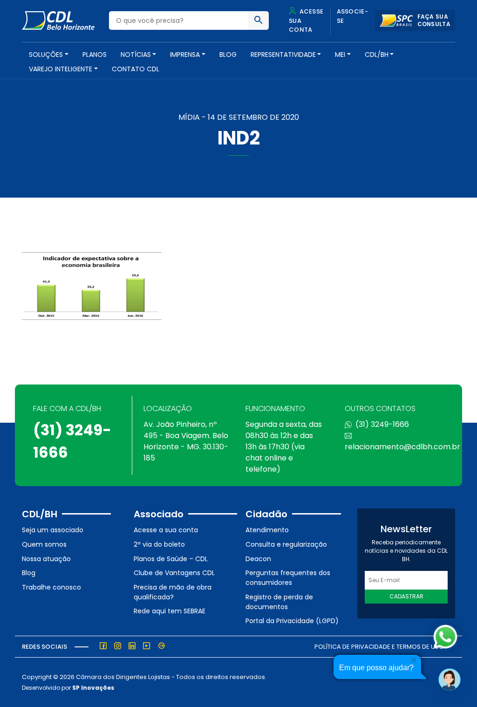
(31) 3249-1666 (382, 424)
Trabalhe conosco (51, 587)
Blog (228, 54)
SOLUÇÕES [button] (46, 54)
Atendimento (267, 530)
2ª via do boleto (159, 544)
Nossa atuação (46, 558)
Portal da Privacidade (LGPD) (292, 620)
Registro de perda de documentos (279, 601)
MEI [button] (340, 54)
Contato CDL (135, 69)
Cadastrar (406, 596)
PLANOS (94, 54)
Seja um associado (52, 530)
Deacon (258, 558)
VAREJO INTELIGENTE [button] (60, 69)
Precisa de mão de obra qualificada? (172, 592)
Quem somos (44, 544)
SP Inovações (93, 688)
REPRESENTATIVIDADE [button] (283, 54)
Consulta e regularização (286, 544)
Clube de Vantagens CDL (174, 572)
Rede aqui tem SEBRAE (169, 611)
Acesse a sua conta (166, 530)
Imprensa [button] (185, 54)
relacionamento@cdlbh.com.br (402, 446)
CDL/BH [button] (376, 54)
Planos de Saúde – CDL (171, 558)
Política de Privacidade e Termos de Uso (379, 646)
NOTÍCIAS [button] (136, 54)
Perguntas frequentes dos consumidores (287, 577)
